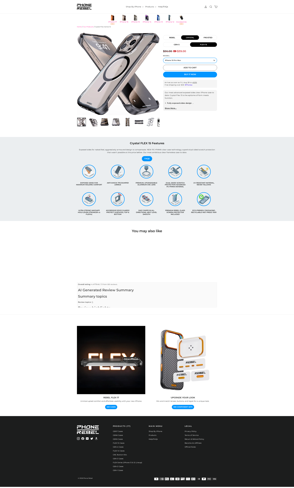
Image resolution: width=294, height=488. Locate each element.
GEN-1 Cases (118, 470)
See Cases (111, 407)
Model (166, 56)
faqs (147, 159)
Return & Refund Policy (194, 439)
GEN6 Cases (118, 435)
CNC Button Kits (120, 455)
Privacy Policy (191, 431)
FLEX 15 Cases (118, 443)
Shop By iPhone (134, 7)
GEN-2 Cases (118, 466)
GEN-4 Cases (118, 447)
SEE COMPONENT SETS (182, 407)
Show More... (171, 108)
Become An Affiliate (193, 443)
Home (79, 27)
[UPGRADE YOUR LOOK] (183, 360)
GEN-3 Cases (118, 459)
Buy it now (190, 74)
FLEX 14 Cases (119, 451)
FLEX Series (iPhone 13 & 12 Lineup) (127, 463)
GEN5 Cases (118, 439)
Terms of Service (192, 435)
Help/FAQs (163, 7)
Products (149, 7)
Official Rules (190, 447)
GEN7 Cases (118, 431)
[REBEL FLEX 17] (111, 360)
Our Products (88, 27)
